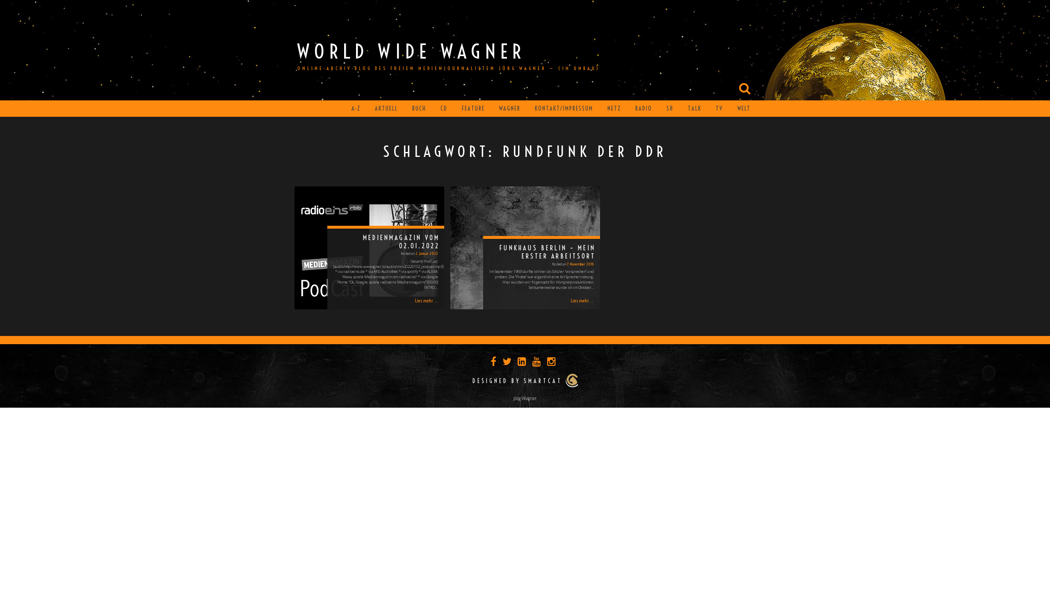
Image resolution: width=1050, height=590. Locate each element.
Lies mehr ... (426, 300)
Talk (694, 108)
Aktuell (386, 108)
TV (719, 108)
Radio (643, 108)
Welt (744, 108)
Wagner (509, 108)
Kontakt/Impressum (564, 108)
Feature (473, 108)
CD (444, 108)
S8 (670, 108)
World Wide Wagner (411, 51)
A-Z (356, 108)
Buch (419, 108)
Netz (614, 108)
